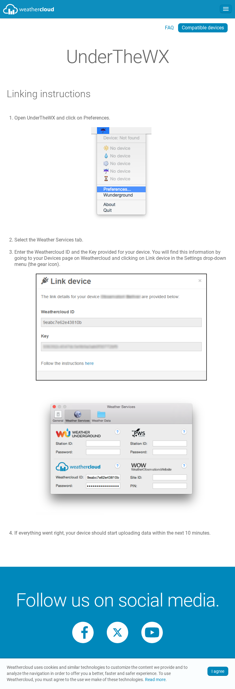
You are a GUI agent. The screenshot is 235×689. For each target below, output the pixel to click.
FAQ (169, 28)
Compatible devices (203, 28)
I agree (217, 671)
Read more (155, 679)
